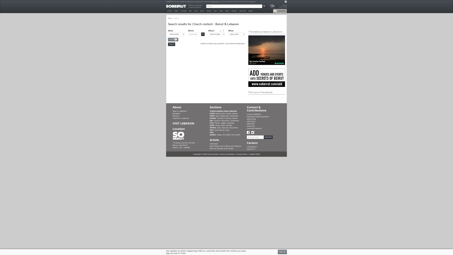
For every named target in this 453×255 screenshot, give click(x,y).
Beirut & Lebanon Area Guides (222, 148)
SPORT (209, 11)
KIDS (221, 11)
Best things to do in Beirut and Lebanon (225, 146)
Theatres (220, 118)
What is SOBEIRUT (180, 111)
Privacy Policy (242, 154)
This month (235, 135)
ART (190, 11)
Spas (216, 130)
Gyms (219, 128)
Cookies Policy (254, 154)
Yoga (227, 130)
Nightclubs (224, 116)
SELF (215, 11)
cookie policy (214, 2)
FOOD (169, 11)
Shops (217, 125)
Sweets (235, 113)
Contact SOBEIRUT (254, 114)
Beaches (225, 128)
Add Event (251, 124)
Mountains (234, 128)
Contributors (252, 147)
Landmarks (234, 120)
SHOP (202, 11)
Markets (229, 125)
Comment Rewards (254, 128)
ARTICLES (242, 11)
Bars (218, 116)
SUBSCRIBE (281, 11)
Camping (230, 123)
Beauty (221, 130)
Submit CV (251, 149)
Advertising (251, 119)
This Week (226, 135)
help (220, 31)
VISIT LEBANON (183, 123)
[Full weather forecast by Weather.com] (278, 7)
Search (171, 44)
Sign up (282, 252)
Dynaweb (176, 113)
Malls (223, 125)
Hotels (217, 123)
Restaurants (220, 113)
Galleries (217, 120)
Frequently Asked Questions (258, 116)
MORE (250, 11)
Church (172, 39)
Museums (225, 120)
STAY (195, 11)
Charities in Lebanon (181, 118)
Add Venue (251, 121)
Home (170, 18)
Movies (235, 118)
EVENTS (234, 11)
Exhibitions (234, 116)
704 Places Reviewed (195, 5)
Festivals (228, 118)
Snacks (228, 113)
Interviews (214, 144)
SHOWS (184, 11)
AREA (227, 11)
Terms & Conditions (227, 154)
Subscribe (251, 126)
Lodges (223, 123)
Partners (176, 116)
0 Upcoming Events (194, 7)
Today (219, 135)
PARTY (176, 11)
